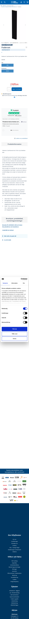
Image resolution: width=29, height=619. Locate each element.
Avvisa (14, 338)
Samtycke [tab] (5, 283)
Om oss (14, 539)
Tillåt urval (14, 333)
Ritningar (14, 569)
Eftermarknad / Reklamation (14, 573)
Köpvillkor (14, 563)
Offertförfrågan (14, 605)
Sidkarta (14, 551)
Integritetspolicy (14, 581)
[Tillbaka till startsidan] (14, 2)
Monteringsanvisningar (14, 567)
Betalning (14, 575)
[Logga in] (21, 2)
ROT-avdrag (14, 561)
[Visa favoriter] (24, 2)
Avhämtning (15, 601)
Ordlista (14, 545)
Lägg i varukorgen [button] (16, 89)
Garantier (14, 571)
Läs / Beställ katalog (14, 592)
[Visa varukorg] (27, 2)
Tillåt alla (14, 329)
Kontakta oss (14, 543)
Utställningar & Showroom (14, 549)
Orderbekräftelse (14, 565)
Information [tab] (14, 283)
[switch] (25, 313)
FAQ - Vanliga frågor (14, 547)
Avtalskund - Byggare (14, 590)
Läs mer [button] (3, 59)
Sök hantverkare (14, 594)
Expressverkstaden (14, 597)
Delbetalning (14, 603)
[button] (25, 25)
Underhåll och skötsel (8, 230)
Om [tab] (24, 283)
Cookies (14, 579)
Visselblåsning (14, 577)
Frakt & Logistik (14, 599)
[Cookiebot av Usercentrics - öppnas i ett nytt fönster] (20, 279)
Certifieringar (14, 541)
